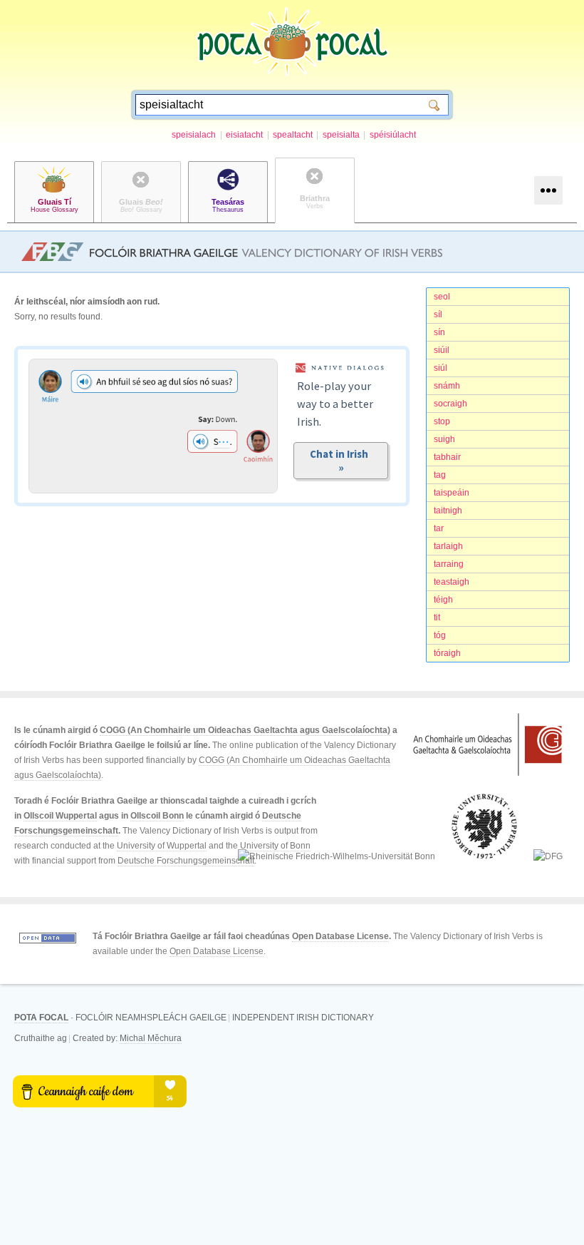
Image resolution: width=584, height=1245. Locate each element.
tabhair (447, 457)
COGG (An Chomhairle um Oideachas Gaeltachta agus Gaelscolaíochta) (245, 730)
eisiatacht (244, 135)
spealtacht (293, 135)
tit (437, 617)
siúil (441, 350)
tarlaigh (448, 546)
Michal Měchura (151, 1038)
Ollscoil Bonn (157, 816)
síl (438, 314)
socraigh (450, 404)
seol (442, 297)
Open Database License (340, 936)
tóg (440, 635)
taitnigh (448, 511)
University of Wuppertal (162, 846)
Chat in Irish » (341, 460)
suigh (444, 439)
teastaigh (451, 582)
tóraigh (447, 653)
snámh (447, 386)
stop (442, 421)
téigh (443, 600)
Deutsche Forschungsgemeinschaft (186, 861)
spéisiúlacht (393, 135)
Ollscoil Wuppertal (60, 816)
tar (439, 528)
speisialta (341, 135)
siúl (440, 368)
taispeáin (451, 493)
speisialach (194, 135)
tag (440, 475)
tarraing (449, 564)
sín (439, 332)
